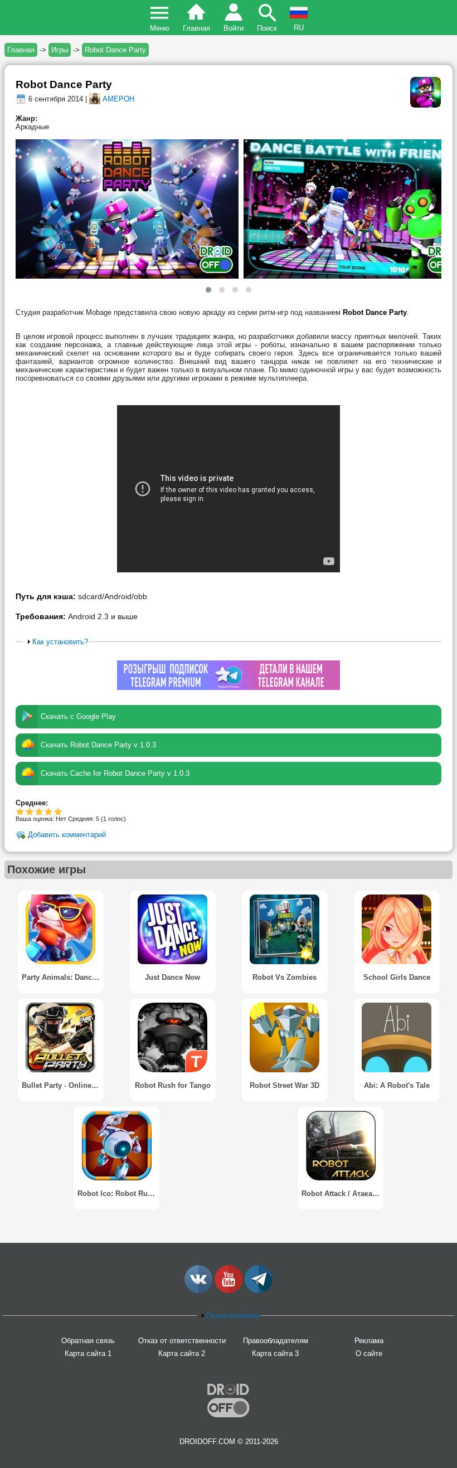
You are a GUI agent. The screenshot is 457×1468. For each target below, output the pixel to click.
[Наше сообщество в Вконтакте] (198, 1290)
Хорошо (39, 811)
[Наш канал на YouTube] (228, 1290)
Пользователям (232, 1315)
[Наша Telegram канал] (259, 1290)
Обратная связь (88, 1340)
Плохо (20, 811)
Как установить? (60, 642)
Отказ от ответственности (182, 1340)
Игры (59, 50)
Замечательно (49, 811)
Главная (196, 28)
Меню (159, 28)
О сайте (369, 1353)
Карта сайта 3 (275, 1353)
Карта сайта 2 (181, 1353)
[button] (208, 289)
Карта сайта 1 (88, 1353)
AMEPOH (118, 99)
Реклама (368, 1340)
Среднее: (32, 803)
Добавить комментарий (67, 834)
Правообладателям (275, 1340)
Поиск (267, 28)
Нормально (30, 811)
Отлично (58, 811)
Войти (233, 28)
